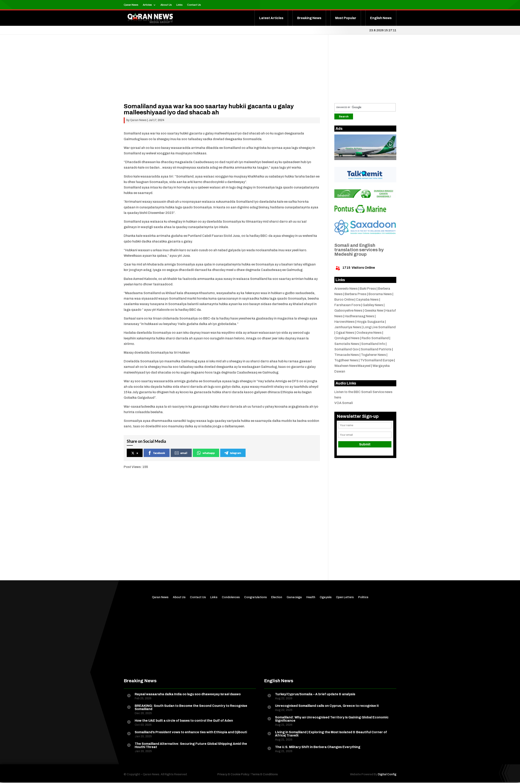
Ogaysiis (326, 597)
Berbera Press (355, 294)
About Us (166, 4)
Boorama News (380, 294)
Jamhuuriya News (347, 327)
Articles (147, 4)
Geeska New (373, 310)
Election (276, 597)
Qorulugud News (347, 338)
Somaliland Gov (346, 349)
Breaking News (309, 18)
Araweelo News (346, 288)
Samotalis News (346, 343)
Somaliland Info (373, 343)
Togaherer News (373, 354)
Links (179, 4)
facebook (159, 453)
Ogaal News (345, 332)
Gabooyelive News (348, 310)
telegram (235, 453)
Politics (363, 597)
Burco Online (344, 299)
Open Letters (345, 597)
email (183, 453)
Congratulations (255, 597)
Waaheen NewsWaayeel (352, 365)
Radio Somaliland (375, 338)
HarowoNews (344, 321)
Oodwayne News (369, 332)
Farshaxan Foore (347, 305)
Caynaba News (367, 299)
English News (381, 18)
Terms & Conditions (264, 774)
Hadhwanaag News (359, 316)
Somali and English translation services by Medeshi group (359, 250)
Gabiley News (373, 305)
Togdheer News (346, 360)
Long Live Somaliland (379, 327)
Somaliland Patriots (376, 349)
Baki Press (368, 288)
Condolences (231, 597)
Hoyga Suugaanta (370, 321)
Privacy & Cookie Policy (233, 774)
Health (310, 597)
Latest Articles (271, 18)
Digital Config (387, 774)
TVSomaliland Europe (376, 360)
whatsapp (209, 453)
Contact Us (194, 4)
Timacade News (346, 354)
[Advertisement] (222, 74)
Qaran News (131, 4)
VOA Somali (343, 403)
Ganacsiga (294, 597)
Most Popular (345, 18)
